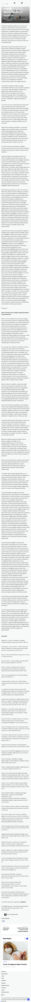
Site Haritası (3, 987)
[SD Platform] (3, 3)
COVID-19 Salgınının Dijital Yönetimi (15, 964)
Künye (2, 978)
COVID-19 (5, 961)
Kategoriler (3, 983)
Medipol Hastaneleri (5, 992)
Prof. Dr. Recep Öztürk (11, 19)
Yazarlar (2, 989)
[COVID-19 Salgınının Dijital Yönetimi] (15, 950)
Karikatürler (3, 980)
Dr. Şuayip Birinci (6, 966)
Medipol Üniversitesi (5, 985)
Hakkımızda (3, 971)
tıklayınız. (23, 902)
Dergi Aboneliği (4, 973)
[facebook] (1, 994)
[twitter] (4, 994)
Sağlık (3, 921)
